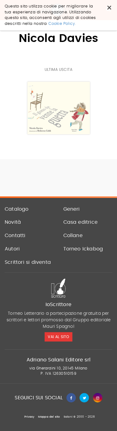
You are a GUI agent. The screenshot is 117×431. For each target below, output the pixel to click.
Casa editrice (80, 222)
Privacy (29, 416)
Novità (13, 222)
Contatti (15, 235)
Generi (71, 209)
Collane (73, 235)
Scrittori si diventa (28, 262)
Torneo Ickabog (83, 248)
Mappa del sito (49, 416)
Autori (12, 248)
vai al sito (58, 337)
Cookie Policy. (62, 24)
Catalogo (17, 209)
